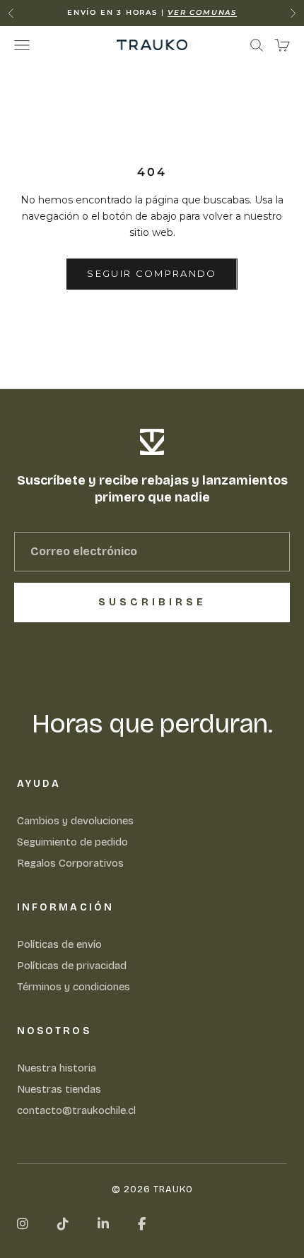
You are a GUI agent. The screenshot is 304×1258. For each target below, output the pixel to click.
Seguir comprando (151, 273)
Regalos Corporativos (70, 863)
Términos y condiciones (73, 986)
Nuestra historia (56, 1068)
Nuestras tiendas (59, 1089)
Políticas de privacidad (72, 965)
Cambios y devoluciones (75, 820)
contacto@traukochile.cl (76, 1110)
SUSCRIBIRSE (152, 602)
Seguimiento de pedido (72, 842)
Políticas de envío (59, 944)
